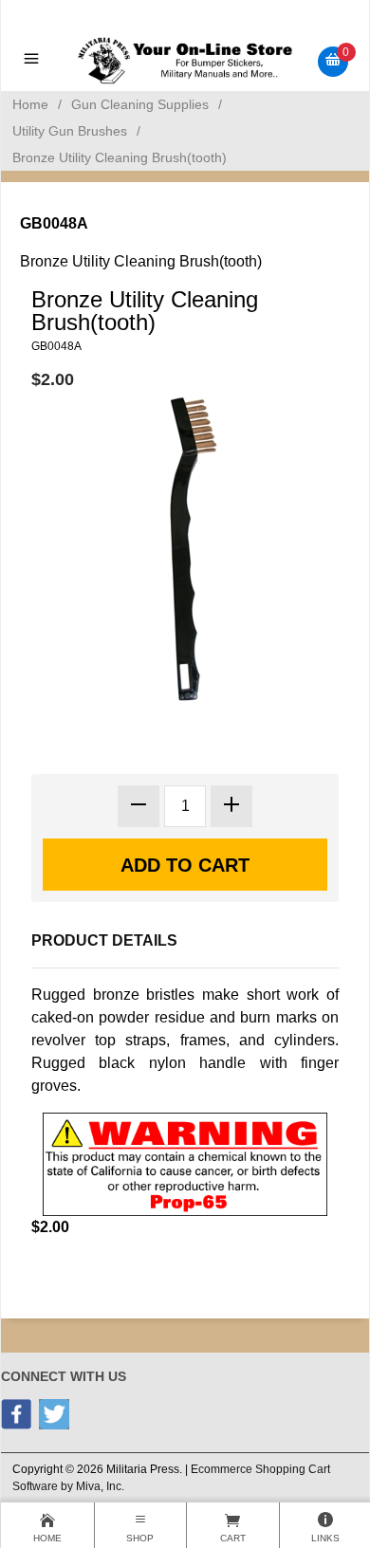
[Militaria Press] (185, 60)
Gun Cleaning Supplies (140, 104)
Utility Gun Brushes (69, 130)
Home (30, 104)
